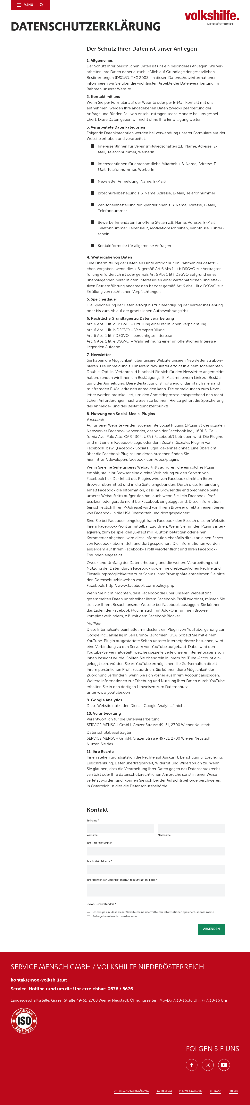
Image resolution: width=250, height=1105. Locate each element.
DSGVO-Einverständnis (101, 904)
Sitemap (215, 1091)
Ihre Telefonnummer (99, 842)
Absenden (211, 929)
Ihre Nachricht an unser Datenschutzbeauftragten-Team (122, 879)
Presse (233, 1091)
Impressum (164, 1091)
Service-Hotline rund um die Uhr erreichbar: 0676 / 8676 (72, 988)
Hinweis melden (190, 1091)
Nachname (164, 835)
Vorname (92, 835)
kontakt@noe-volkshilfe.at (39, 980)
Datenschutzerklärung (131, 1091)
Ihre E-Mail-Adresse (99, 861)
